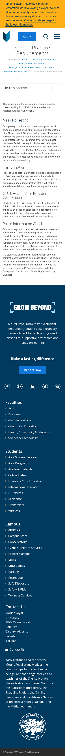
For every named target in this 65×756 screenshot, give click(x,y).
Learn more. (28, 706)
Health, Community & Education (24, 67)
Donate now (32, 370)
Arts (11, 408)
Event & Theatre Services (25, 548)
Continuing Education (23, 426)
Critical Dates (17, 475)
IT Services (15, 493)
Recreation (15, 578)
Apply (27, 36)
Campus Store (17, 536)
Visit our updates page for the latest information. (31, 22)
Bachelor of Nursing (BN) (16, 71)
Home (25, 59)
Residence (15, 499)
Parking (13, 572)
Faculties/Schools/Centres (31, 63)
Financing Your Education (25, 481)
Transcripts (16, 505)
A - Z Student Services (23, 457)
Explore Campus (19, 554)
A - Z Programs (18, 463)
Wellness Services (20, 595)
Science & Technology (23, 438)
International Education (24, 487)
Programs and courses (44, 59)
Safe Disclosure (18, 583)
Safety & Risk (17, 589)
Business (14, 414)
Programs (49, 67)
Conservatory (17, 542)
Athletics (14, 530)
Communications (19, 420)
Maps (12, 560)
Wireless (14, 511)
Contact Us (17, 650)
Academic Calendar (21, 469)
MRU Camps (16, 566)
